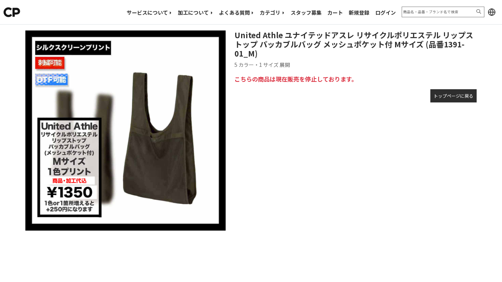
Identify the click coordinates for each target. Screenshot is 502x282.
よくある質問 (234, 12)
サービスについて (147, 12)
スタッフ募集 (306, 12)
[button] (491, 12)
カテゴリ (270, 12)
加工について (193, 12)
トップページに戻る (453, 96)
